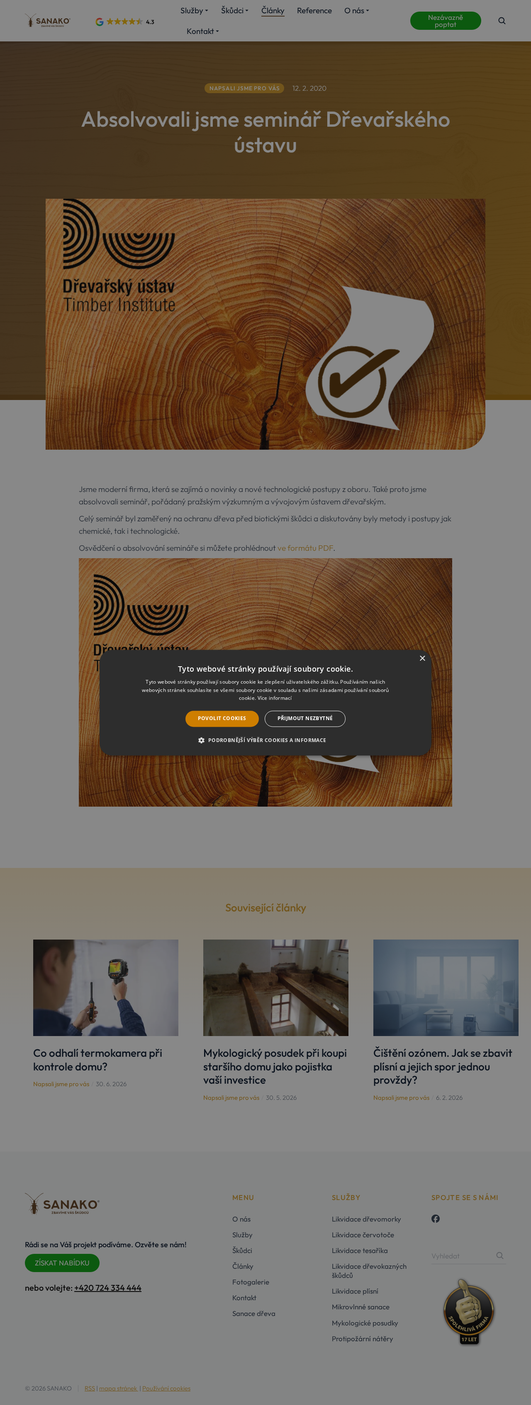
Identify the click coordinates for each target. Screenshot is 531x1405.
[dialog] (265, 702)
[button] (265, 740)
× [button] (422, 659)
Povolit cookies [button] (222, 718)
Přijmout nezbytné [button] (305, 718)
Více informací (275, 698)
